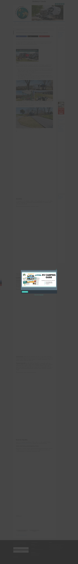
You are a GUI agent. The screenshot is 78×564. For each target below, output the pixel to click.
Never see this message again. (39, 294)
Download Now (25, 291)
